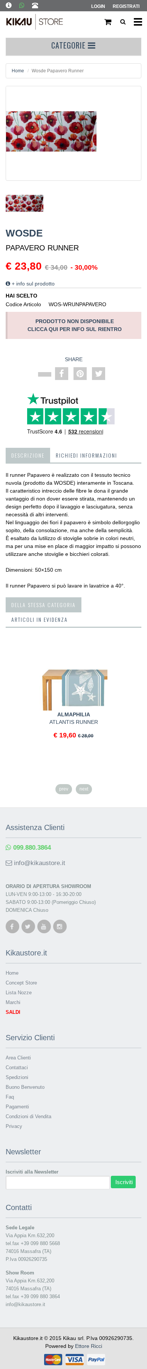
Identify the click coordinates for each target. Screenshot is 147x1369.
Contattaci (17, 1067)
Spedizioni (17, 1077)
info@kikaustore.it (38, 863)
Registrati (126, 6)
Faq (10, 1097)
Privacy (14, 1126)
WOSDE (24, 233)
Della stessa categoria (43, 605)
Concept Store (21, 983)
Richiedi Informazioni (86, 455)
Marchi (13, 1002)
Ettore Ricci (88, 1346)
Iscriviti (124, 1182)
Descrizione (27, 455)
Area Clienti (18, 1058)
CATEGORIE (69, 45)
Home (18, 70)
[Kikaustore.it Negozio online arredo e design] (34, 23)
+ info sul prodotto (32, 284)
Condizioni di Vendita (28, 1116)
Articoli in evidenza (39, 619)
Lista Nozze (19, 992)
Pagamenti (17, 1107)
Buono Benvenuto (25, 1087)
